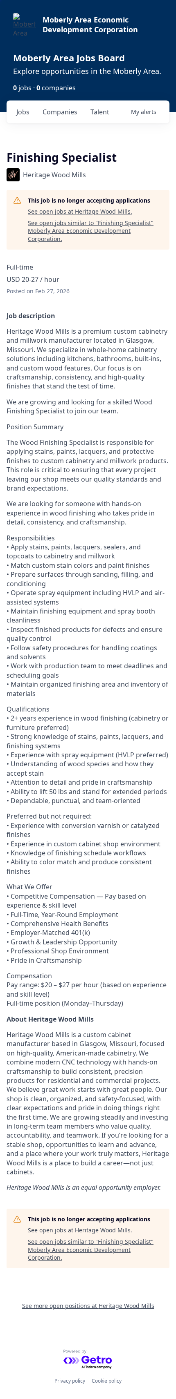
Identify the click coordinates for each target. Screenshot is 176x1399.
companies (60, 111)
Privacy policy (69, 1380)
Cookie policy (107, 1380)
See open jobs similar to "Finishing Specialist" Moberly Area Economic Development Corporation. (90, 231)
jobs (22, 111)
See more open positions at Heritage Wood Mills (88, 1306)
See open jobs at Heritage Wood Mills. (80, 211)
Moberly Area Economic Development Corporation (90, 24)
